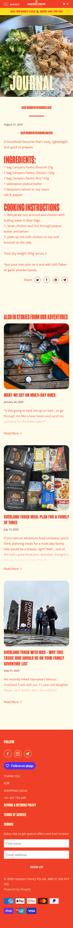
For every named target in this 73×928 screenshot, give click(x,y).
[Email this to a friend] (64, 280)
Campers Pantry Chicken (29, 173)
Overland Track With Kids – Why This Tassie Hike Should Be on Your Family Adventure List (34, 658)
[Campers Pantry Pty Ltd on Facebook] (8, 754)
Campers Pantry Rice (26, 178)
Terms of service (15, 814)
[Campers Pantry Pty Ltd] (36, 4)
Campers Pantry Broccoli (29, 167)
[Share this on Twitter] (37, 280)
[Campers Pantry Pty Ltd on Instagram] (18, 754)
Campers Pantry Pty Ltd (30, 879)
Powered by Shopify (17, 889)
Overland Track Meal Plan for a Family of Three (36, 520)
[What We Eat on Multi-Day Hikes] (36, 356)
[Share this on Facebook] (46, 280)
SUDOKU (8, 824)
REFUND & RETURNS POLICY (20, 805)
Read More (12, 433)
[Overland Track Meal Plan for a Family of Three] (36, 478)
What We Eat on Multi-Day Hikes (30, 395)
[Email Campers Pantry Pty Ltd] (28, 754)
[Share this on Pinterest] (55, 280)
